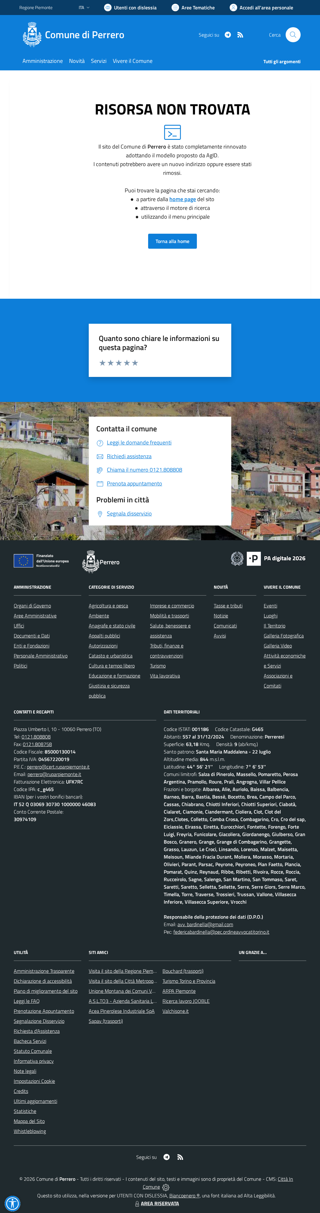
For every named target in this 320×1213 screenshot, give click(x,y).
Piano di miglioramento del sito (46, 991)
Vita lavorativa (165, 675)
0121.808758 (37, 744)
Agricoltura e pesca (108, 605)
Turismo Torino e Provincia (188, 981)
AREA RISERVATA (160, 1203)
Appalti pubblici (104, 635)
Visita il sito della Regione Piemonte (126, 971)
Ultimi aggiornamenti (35, 1101)
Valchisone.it (175, 1011)
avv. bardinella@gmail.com (205, 924)
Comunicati (225, 625)
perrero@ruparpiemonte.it (54, 774)
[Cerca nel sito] (293, 34)
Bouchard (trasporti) (182, 971)
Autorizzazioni (103, 645)
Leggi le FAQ (27, 1001)
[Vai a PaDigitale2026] (268, 558)
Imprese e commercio (172, 605)
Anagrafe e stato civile (112, 625)
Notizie (221, 615)
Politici (20, 665)
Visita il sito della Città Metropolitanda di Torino (137, 981)
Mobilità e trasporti (169, 615)
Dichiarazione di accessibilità (43, 981)
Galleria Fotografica (284, 635)
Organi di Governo (32, 605)
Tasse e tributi (228, 605)
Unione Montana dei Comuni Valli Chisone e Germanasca (148, 991)
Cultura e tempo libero (112, 665)
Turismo (158, 665)
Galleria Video (278, 645)
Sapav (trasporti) (106, 1021)
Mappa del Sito (29, 1121)
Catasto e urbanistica (110, 655)
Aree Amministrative (35, 615)
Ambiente (99, 615)
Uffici (19, 625)
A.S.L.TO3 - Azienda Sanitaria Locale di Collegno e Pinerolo (149, 1001)
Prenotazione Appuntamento (44, 1011)
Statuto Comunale (33, 1051)
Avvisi (220, 635)
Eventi (270, 605)
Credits (21, 1091)
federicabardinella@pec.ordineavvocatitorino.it (221, 932)
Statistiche (25, 1111)
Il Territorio (274, 625)
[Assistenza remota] (166, 1186)
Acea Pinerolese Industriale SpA (122, 1011)
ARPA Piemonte (179, 991)
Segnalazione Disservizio (39, 1021)
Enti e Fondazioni (31, 645)
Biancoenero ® (184, 1195)
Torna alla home (172, 241)
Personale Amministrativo (41, 655)
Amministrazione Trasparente (44, 971)
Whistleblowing (30, 1131)
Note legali (25, 1071)
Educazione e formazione (114, 675)
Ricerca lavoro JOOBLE (186, 1001)
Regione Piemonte (35, 7)
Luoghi (271, 615)
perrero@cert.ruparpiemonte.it (58, 766)
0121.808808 (36, 736)
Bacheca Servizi (30, 1041)
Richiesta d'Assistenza (37, 1031)
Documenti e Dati (32, 635)
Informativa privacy (34, 1061)
